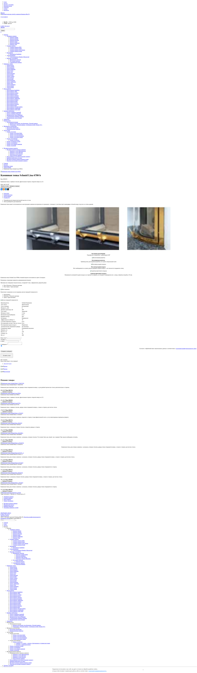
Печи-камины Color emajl (13, 109)
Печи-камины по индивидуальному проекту (18, 156)
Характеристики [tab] (8, 195)
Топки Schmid (10, 66)
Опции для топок (11, 131)
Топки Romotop (11, 80)
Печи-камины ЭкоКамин (13, 98)
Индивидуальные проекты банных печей (17, 159)
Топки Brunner (10, 68)
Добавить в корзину (14, 186)
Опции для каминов (12, 138)
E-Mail (2, 341)
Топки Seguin (10, 86)
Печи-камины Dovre (12, 94)
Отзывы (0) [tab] (7, 197)
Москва (3, 12)
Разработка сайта (5, 518)
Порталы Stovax (20, 561)
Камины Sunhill (14, 37)
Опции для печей (11, 145)
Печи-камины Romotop (13, 97)
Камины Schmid (14, 39)
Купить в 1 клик (5, 186)
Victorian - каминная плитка (23, 644)
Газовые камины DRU (16, 47)
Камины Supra (13, 41)
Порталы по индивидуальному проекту (17, 160)
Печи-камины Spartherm (13, 90)
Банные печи (7, 120)
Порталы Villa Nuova (21, 557)
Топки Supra (10, 70)
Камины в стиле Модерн (16, 152)
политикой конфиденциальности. (98, 671)
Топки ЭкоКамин (11, 82)
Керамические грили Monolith (14, 115)
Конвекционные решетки (13, 129)
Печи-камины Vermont (13, 95)
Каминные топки (8, 63)
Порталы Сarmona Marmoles (23, 558)
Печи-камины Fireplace (13, 104)
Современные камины (16, 62)
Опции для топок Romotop (17, 136)
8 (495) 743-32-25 (5, 26)
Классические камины (16, 155)
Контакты (6, 10)
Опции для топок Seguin (16, 137)
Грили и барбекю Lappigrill (14, 112)
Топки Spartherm (11, 84)
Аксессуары (7, 130)
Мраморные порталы (15, 59)
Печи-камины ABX (12, 91)
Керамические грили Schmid (14, 118)
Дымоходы (6, 119)
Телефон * (3, 339)
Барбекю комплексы (9, 111)
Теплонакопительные (12, 122)
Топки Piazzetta (11, 73)
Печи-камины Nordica (12, 100)
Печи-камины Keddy (12, 101)
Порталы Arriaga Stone (22, 554)
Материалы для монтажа (10, 126)
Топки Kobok (10, 87)
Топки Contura (10, 76)
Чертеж (5, 366)
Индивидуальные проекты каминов (16, 149)
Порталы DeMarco (21, 556)
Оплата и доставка (8, 4)
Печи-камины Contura (12, 93)
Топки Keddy (10, 75)
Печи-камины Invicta (12, 102)
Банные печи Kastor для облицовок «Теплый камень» (24, 123)
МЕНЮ (3, 27)
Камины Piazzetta (14, 40)
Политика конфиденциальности (32, 517)
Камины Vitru (13, 44)
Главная (6, 522)
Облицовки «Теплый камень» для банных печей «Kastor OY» (26, 124)
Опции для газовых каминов (14, 144)
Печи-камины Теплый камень (14, 106)
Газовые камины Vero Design (17, 50)
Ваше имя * (4, 338)
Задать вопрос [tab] (7, 196)
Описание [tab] (6, 193)
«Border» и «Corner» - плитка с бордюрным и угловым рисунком (33, 643)
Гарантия (6, 7)
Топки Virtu (10, 83)
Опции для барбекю (12, 143)
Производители (8, 6)
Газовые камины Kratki (16, 51)
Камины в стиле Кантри (16, 153)
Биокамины (10, 52)
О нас (5, 2)
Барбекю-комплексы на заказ (14, 158)
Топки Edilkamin (11, 69)
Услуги (5, 3)
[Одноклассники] (4, 189)
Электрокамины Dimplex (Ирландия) (19, 57)
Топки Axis (10, 72)
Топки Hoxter (10, 77)
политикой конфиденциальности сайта (186, 348)
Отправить (6, 351)
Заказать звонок (5, 515)
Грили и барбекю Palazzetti (14, 113)
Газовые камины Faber (16, 48)
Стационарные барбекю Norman (15, 116)
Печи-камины (7, 88)
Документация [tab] (7, 363)
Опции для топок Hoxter (16, 134)
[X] (8, 189)
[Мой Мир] (6, 189)
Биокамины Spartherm (15, 54)
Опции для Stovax (14, 140)
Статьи (5, 8)
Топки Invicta (10, 65)
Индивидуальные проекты (11, 148)
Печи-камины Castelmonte (13, 108)
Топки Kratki (10, 79)
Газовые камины (11, 45)
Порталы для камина (12, 58)
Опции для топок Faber (16, 133)
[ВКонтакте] (1, 189)
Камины (6, 34)
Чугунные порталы (15, 61)
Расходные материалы (12, 127)
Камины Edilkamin (15, 43)
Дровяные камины (12, 36)
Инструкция (6, 371)
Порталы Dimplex (20, 564)
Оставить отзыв (6, 355)
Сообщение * (4, 344)
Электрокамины (11, 55)
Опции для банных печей (13, 141)
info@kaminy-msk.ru (6, 513)
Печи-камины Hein (12, 105)
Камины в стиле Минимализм (18, 151)
